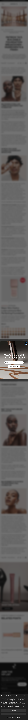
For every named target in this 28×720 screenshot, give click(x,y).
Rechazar (13, 714)
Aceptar (13, 710)
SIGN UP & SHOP (14, 366)
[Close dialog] (26, 343)
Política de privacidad (19, 706)
